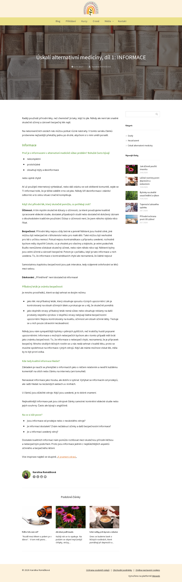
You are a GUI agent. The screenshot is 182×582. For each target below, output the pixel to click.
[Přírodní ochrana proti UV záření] (132, 219)
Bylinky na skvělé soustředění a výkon (149, 194)
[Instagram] (45, 476)
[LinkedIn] (37, 476)
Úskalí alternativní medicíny (140, 145)
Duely (130, 135)
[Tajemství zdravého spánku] (132, 207)
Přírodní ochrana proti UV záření (148, 218)
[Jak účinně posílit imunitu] (70, 517)
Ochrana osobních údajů (97, 570)
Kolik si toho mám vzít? (30, 532)
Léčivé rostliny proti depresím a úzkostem (104, 532)
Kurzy (84, 21)
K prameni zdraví (67, 456)
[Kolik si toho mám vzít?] (37, 517)
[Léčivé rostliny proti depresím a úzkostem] (104, 517)
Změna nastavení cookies (148, 570)
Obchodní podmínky (122, 570)
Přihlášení (71, 21)
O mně (96, 21)
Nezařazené (133, 140)
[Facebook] (34, 476)
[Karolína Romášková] (91, 8)
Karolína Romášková (101, 66)
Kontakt (122, 21)
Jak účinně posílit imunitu (64, 532)
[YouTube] (41, 476)
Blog (58, 21)
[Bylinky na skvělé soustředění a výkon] (132, 195)
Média (108, 21)
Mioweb (156, 575)
